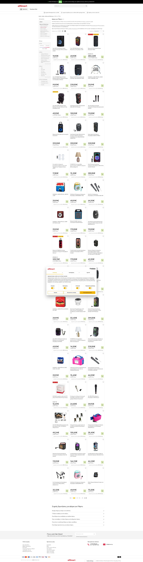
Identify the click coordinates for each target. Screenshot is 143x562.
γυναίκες (87, 21)
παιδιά (91, 21)
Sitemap (119, 560)
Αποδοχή (81, 536)
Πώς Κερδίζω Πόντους (27, 550)
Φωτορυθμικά (101, 25)
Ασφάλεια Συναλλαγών (99, 560)
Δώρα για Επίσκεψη (44, 25)
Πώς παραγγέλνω (26, 544)
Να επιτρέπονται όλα (87, 292)
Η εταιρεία (49, 544)
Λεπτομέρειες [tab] (71, 272)
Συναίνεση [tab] (55, 272)
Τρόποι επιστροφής (50, 552)
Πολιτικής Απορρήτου (83, 536)
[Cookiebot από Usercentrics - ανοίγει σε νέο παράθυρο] (90, 269)
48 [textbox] (59, 31)
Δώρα (41, 21)
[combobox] (99, 31)
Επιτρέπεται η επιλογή (71, 292)
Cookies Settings (90, 560)
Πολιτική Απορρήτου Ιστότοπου (108, 560)
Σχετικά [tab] (88, 272)
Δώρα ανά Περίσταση (44, 24)
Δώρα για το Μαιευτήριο (45, 36)
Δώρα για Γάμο (43, 28)
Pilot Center (25, 547)
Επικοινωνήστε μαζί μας (51, 547)
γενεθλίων (70, 28)
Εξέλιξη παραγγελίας (27, 546)
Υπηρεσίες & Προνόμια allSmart (29, 548)
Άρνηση (55, 292)
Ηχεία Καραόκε (94, 25)
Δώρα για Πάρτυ (43, 27)
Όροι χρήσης (49, 548)
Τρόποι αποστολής (50, 551)
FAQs (48, 546)
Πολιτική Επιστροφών (51, 550)
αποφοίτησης (75, 28)
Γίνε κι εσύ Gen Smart (59, 534)
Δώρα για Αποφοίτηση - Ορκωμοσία (44, 32)
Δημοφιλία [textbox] (97, 31)
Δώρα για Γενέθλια (43, 33)
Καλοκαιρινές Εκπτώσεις (27, 551)
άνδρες (84, 21)
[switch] (65, 288)
